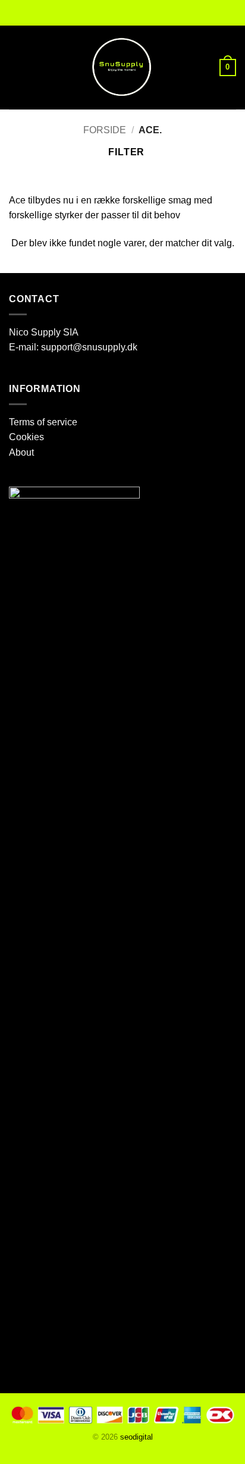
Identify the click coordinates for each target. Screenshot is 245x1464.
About (21, 452)
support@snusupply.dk (90, 347)
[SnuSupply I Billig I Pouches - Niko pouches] (122, 67)
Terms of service (43, 422)
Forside (104, 130)
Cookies (26, 437)
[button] (16, 67)
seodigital (136, 1436)
